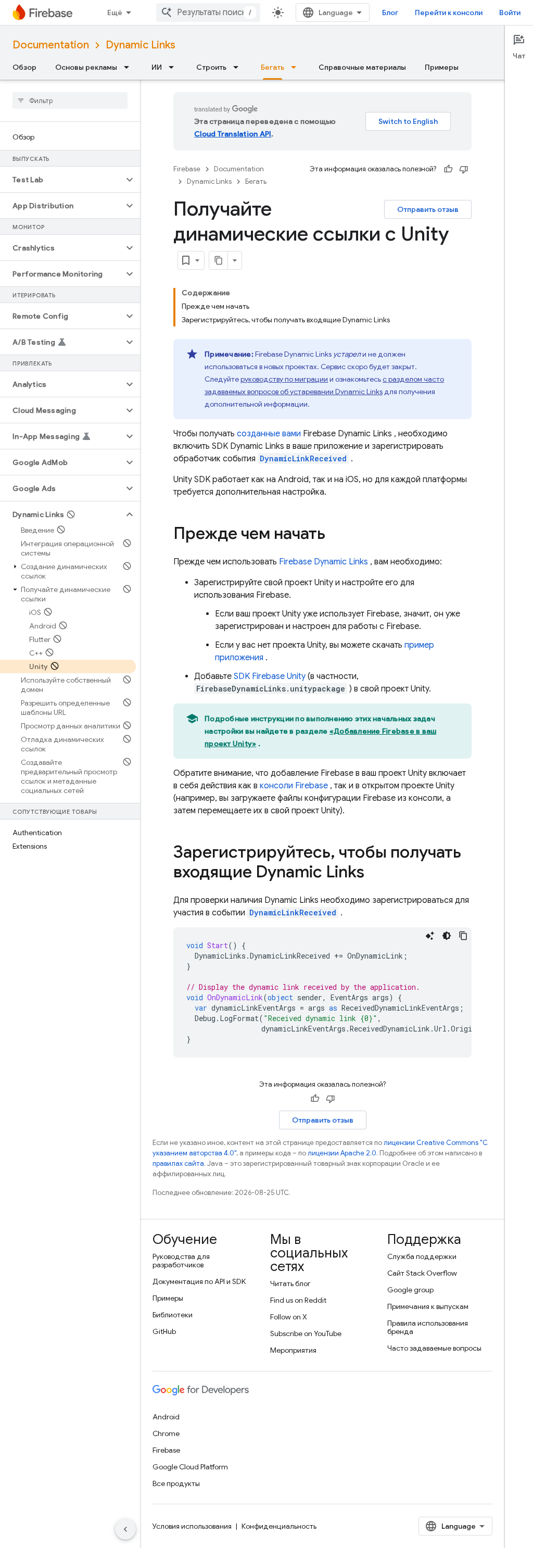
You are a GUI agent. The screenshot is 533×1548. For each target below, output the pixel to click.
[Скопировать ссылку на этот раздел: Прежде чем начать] (335, 534)
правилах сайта (178, 1163)
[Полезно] (448, 169)
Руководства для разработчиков (181, 1260)
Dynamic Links (140, 45)
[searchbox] (70, 100)
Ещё (114, 12)
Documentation (50, 45)
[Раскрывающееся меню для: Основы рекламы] (129, 67)
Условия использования (192, 1526)
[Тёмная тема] (446, 935)
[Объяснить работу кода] (430, 935)
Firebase (186, 169)
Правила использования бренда (427, 1327)
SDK (270, 676)
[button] (61, 179)
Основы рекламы (86, 67)
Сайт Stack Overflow (422, 1273)
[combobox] (208, 12)
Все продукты (176, 1483)
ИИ (156, 67)
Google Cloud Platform (190, 1466)
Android (166, 1416)
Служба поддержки (421, 1256)
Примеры (442, 67)
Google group (410, 1289)
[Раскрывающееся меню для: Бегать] (296, 67)
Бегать (272, 67)
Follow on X (288, 1317)
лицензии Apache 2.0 (342, 1153)
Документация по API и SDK (199, 1281)
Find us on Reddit (298, 1300)
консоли (294, 786)
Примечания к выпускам (427, 1306)
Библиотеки (173, 1314)
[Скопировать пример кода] (463, 935)
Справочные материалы (362, 67)
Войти (510, 12)
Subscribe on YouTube (305, 1333)
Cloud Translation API (232, 134)
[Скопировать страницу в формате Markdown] (218, 260)
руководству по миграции (284, 379)
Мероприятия (293, 1350)
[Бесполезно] (464, 169)
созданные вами (269, 434)
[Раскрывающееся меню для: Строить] (238, 67)
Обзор (24, 67)
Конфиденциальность (279, 1526)
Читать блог (290, 1283)
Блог (390, 12)
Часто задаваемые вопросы (434, 1348)
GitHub (164, 1331)
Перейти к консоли (449, 12)
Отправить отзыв (428, 209)
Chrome (166, 1433)
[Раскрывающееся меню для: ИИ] (174, 67)
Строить (211, 67)
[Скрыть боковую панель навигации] (125, 1529)
